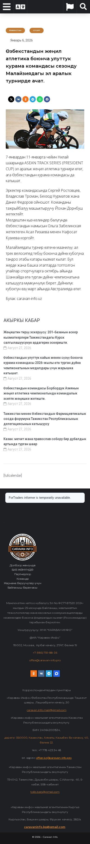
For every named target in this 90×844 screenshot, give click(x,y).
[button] (11, 99)
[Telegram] (49, 673)
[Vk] (41, 673)
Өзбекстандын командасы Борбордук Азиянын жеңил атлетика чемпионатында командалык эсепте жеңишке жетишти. (41, 393)
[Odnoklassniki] (33, 673)
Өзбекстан (15, 30)
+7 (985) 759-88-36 (45, 652)
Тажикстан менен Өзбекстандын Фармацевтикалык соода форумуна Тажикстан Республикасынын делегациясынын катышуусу (44, 419)
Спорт (36, 30)
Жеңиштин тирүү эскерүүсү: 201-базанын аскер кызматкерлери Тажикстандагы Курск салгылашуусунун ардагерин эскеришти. (40, 337)
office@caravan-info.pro (44, 660)
